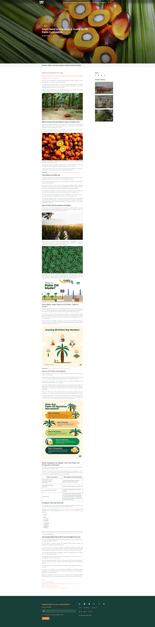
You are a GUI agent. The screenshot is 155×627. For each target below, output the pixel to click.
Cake (45, 516)
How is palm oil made (72, 75)
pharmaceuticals (57, 533)
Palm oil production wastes (69, 76)
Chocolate (46, 521)
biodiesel (50, 533)
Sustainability (55, 78)
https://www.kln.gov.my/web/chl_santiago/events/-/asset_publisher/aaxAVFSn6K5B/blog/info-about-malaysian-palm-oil (61, 583)
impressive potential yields (76, 556)
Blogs (49, 65)
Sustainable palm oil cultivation (50, 547)
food (66, 510)
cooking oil (63, 509)
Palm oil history (62, 75)
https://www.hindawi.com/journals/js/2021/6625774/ (51, 586)
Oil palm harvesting (56, 76)
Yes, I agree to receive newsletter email (53, 614)
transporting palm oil (47, 398)
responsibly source (60, 574)
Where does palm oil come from (50, 75)
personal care (71, 510)
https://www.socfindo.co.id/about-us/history (49, 585)
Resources (44, 65)
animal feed (45, 533)
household (80, 510)
